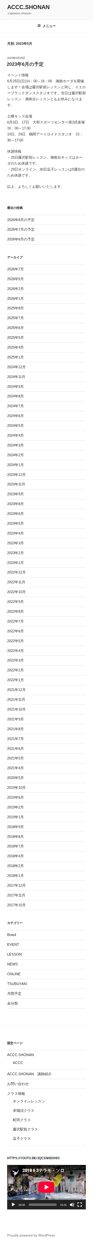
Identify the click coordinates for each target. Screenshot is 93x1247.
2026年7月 (15, 269)
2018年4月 (15, 856)
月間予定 (14, 993)
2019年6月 (15, 797)
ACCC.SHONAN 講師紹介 (29, 1074)
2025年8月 (15, 308)
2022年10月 (16, 592)
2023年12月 (16, 475)
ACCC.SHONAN (28, 7)
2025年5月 (15, 337)
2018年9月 (15, 827)
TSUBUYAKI (17, 984)
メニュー (49, 26)
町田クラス (22, 1120)
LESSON (14, 954)
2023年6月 (15, 514)
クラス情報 (16, 1093)
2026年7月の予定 (21, 229)
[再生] (13, 1204)
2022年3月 (15, 660)
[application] (46, 1187)
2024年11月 (16, 377)
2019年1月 (15, 817)
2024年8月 (15, 396)
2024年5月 (15, 425)
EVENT (13, 944)
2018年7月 (15, 846)
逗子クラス (22, 1138)
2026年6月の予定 (21, 239)
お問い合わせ (18, 1084)
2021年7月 (15, 739)
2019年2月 (15, 807)
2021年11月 (16, 699)
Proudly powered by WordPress (31, 1235)
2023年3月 (15, 543)
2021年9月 (15, 719)
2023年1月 (15, 563)
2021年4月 (15, 768)
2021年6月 (15, 748)
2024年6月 (15, 416)
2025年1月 (15, 357)
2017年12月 (16, 885)
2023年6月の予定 (25, 64)
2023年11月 (16, 484)
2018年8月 (15, 837)
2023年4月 (15, 533)
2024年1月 (15, 465)
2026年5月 (15, 279)
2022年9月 (15, 602)
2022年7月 (15, 621)
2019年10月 (16, 787)
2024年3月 (15, 445)
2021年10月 (16, 709)
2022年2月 (15, 670)
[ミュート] (72, 1204)
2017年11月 (16, 895)
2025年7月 (15, 318)
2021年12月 (16, 690)
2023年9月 (15, 494)
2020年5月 (15, 778)
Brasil (11, 935)
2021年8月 (15, 729)
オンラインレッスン (29, 1101)
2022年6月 (15, 631)
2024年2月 (15, 455)
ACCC (18, 1063)
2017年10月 (16, 905)
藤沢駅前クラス (25, 1129)
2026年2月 (15, 289)
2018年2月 (15, 866)
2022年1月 (15, 680)
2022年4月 (15, 651)
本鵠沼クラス (23, 1110)
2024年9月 (15, 386)
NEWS (12, 964)
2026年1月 (15, 298)
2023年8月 (15, 504)
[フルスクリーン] (79, 1204)
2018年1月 (15, 876)
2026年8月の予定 (21, 220)
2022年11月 (16, 582)
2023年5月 (15, 523)
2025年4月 (15, 347)
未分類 (12, 1003)
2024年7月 (15, 406)
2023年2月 (15, 553)
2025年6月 (15, 328)
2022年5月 (15, 641)
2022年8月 (15, 611)
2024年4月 (15, 435)
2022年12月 (16, 572)
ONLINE (14, 974)
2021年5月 (15, 758)
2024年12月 (16, 367)
